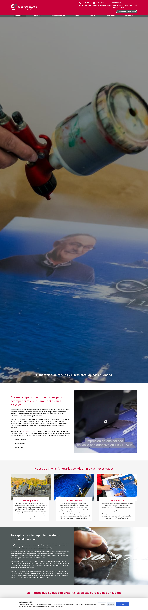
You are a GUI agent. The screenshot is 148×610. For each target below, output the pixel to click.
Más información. (59, 606)
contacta (25, 431)
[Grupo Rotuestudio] (24, 7)
